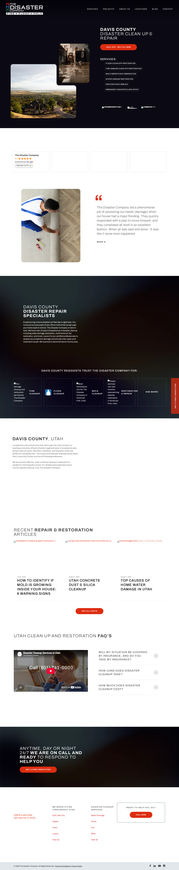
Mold (93, 834)
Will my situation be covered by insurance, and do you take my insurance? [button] (123, 656)
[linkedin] (154, 866)
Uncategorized (24, 544)
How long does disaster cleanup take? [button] (119, 672)
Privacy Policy (76, 866)
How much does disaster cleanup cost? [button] (119, 687)
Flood (93, 821)
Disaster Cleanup (77, 544)
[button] (118, 47)
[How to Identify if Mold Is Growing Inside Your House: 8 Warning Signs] (37, 571)
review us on (23, 165)
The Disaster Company (27, 155)
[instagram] (164, 866)
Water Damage (127, 544)
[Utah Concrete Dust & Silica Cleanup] (89, 571)
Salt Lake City (58, 815)
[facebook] (150, 866)
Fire (93, 827)
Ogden (55, 821)
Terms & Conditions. (63, 866)
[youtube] (159, 866)
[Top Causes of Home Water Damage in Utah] (141, 571)
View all (55, 840)
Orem (54, 827)
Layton (55, 834)
